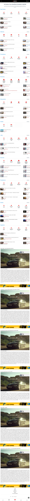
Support (15, 492)
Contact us (15, 490)
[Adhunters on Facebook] (10, 496)
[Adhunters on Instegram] (12, 496)
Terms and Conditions (15, 493)
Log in (15, 488)
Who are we (15, 491)
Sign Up (15, 489)
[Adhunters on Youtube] (16, 496)
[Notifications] (28, 1)
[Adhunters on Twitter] (14, 496)
